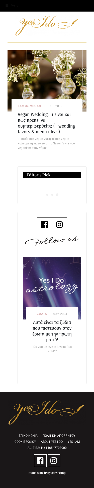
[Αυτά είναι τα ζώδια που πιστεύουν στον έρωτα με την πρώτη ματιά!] (52, 288)
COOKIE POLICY (25, 442)
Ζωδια (42, 314)
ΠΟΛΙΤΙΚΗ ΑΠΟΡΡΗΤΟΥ (59, 436)
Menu (14, 5)
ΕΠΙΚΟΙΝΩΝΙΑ (28, 436)
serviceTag (58, 473)
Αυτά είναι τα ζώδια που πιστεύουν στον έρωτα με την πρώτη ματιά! (52, 331)
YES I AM (74, 442)
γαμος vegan (29, 106)
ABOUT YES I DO (52, 442)
